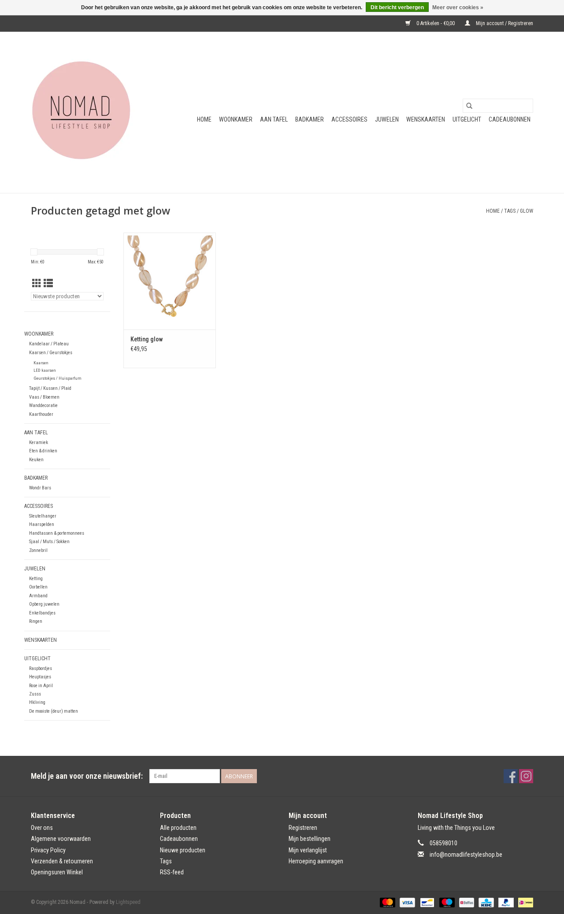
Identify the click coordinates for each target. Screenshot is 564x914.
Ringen (35, 621)
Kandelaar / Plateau (49, 344)
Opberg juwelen (44, 604)
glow (526, 211)
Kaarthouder (41, 414)
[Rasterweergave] (36, 283)
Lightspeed (128, 902)
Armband (38, 596)
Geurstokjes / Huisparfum (57, 378)
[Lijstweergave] (48, 283)
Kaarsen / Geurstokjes (50, 352)
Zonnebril (38, 550)
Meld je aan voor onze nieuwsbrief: (87, 776)
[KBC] (485, 902)
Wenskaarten (425, 119)
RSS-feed (172, 872)
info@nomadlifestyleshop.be (466, 854)
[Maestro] (446, 902)
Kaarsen (40, 362)
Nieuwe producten (182, 850)
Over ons (42, 827)
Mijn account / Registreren (504, 23)
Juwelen (387, 119)
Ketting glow (146, 339)
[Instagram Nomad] (526, 776)
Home (204, 119)
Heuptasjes (40, 677)
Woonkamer (235, 119)
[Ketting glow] (169, 281)
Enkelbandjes (42, 613)
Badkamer (309, 119)
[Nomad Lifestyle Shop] (85, 112)
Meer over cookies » (457, 7)
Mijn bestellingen (309, 838)
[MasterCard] (387, 902)
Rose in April (41, 685)
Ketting (36, 578)
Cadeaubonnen (510, 119)
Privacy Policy (48, 850)
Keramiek (38, 442)
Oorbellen (38, 587)
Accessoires (349, 119)
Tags (510, 211)
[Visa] (406, 902)
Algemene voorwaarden (61, 838)
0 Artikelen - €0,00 (435, 23)
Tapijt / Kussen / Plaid (50, 388)
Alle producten (178, 827)
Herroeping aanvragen (316, 861)
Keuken (36, 460)
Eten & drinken (43, 451)
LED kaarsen (44, 370)
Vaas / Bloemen (44, 397)
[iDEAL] (524, 902)
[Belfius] (465, 902)
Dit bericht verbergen (397, 7)
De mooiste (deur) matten (53, 711)
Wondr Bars (40, 488)
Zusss (35, 694)
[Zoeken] (469, 106)
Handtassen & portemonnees (56, 533)
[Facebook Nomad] (511, 776)
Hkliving (37, 702)
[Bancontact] (426, 902)
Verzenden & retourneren (62, 861)
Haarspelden (41, 524)
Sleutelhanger (42, 516)
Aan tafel (274, 119)
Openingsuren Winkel (57, 872)
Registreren (303, 827)
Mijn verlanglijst (308, 850)
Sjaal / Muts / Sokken (49, 541)
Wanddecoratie (43, 405)
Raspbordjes (40, 668)
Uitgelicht (467, 119)
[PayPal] (505, 902)
